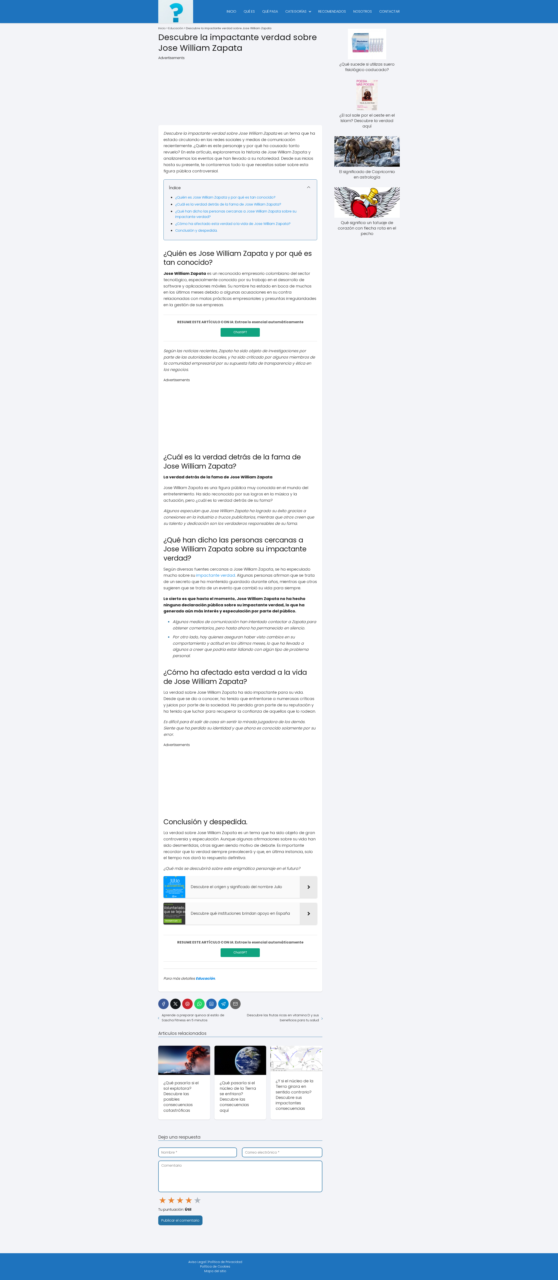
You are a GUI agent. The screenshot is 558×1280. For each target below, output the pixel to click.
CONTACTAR (389, 11)
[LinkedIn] (211, 1004)
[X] (175, 1004)
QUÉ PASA (270, 11)
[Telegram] (223, 1004)
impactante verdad (215, 575)
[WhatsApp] (199, 1004)
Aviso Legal (197, 1262)
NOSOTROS (362, 11)
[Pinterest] (187, 1004)
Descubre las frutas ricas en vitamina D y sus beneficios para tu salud (283, 1017)
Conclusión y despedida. (196, 230)
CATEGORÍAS (295, 11)
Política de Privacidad (225, 1262)
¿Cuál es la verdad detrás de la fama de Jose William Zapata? (228, 204)
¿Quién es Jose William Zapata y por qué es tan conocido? (225, 197)
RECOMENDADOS (332, 11)
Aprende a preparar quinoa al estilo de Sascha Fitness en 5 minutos (193, 1017)
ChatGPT (240, 332)
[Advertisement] (240, 91)
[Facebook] (163, 1004)
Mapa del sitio (215, 1271)
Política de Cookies (215, 1266)
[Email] (235, 1004)
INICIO (231, 11)
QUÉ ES (249, 11)
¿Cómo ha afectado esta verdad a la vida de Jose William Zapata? (233, 223)
